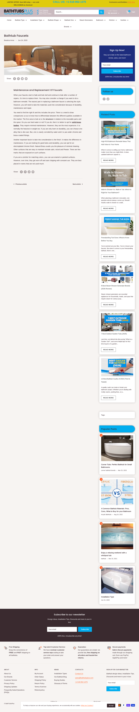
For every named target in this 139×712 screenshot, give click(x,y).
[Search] (101, 12)
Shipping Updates (10, 687)
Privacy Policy (9, 683)
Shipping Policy (40, 680)
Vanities (123, 20)
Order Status (39, 677)
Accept (111, 705)
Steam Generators (86, 20)
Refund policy (40, 690)
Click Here (131, 2)
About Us (7, 673)
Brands (66, 26)
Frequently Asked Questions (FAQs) (14, 691)
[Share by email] (26, 78)
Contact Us (79, 673)
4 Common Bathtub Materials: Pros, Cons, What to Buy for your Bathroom (116, 510)
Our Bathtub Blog (60, 677)
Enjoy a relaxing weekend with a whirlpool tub (113, 554)
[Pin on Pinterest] (18, 78)
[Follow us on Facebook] (104, 99)
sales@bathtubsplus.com (84, 678)
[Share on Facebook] (14, 78)
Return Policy (39, 683)
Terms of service (40, 687)
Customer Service (10, 680)
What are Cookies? (87, 705)
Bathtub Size (69, 20)
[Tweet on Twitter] (22, 78)
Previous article (21, 184)
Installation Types (60, 673)
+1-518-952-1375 (81, 682)
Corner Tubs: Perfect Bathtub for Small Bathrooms (116, 466)
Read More (108, 160)
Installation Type (36, 20)
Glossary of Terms (60, 683)
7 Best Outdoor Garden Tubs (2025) (114, 334)
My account (113, 13)
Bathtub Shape (53, 20)
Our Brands (8, 677)
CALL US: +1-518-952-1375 (69, 1)
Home (9, 20)
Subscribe (117, 71)
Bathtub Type (20, 20)
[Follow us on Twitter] (108, 99)
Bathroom (99, 20)
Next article (77, 184)
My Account (39, 673)
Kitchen (112, 20)
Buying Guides (59, 680)
